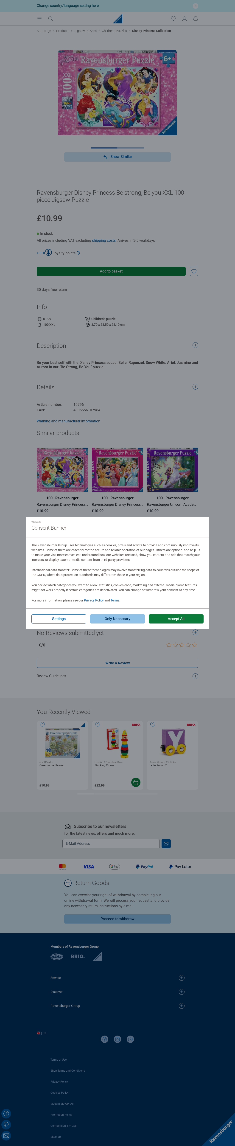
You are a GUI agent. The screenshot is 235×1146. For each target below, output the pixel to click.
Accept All (176, 619)
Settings (59, 619)
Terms (115, 600)
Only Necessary (117, 619)
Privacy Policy (94, 600)
